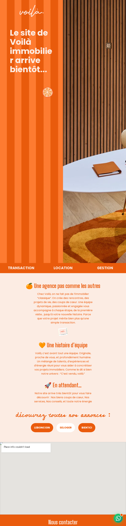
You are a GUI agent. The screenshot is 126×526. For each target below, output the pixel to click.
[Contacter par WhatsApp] (118, 518)
